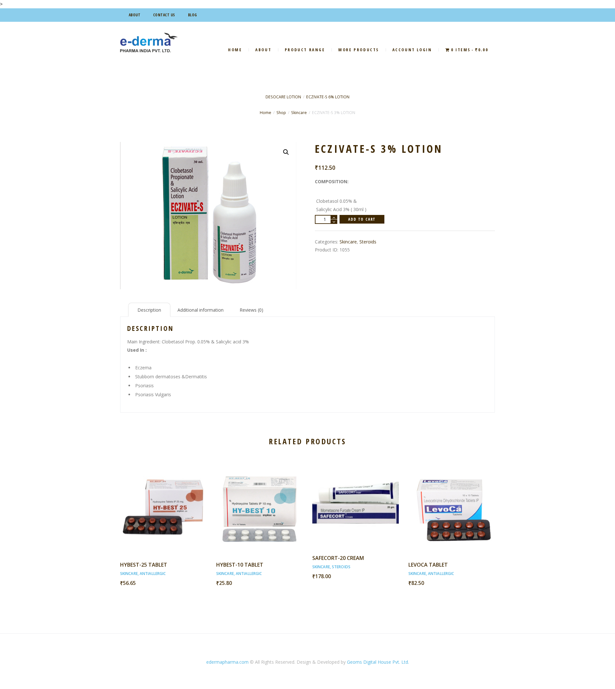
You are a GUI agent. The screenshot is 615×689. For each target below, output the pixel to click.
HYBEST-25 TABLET (143, 564)
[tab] (149, 310)
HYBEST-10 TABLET (239, 564)
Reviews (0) (251, 310)
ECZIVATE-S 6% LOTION (327, 97)
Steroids (367, 242)
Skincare (299, 112)
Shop (281, 112)
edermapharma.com (227, 662)
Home (265, 112)
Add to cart (362, 219)
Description (149, 310)
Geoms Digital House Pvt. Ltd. (378, 662)
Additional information (200, 310)
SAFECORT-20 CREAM (338, 558)
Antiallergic (153, 573)
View (163, 500)
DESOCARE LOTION (283, 97)
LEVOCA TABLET (428, 564)
